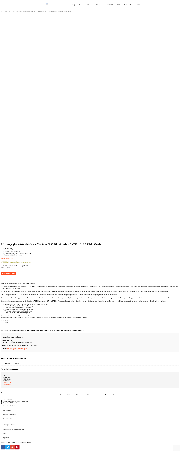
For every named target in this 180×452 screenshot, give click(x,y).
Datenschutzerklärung (9, 414)
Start (2, 11)
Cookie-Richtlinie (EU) (9, 419)
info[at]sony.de (22, 349)
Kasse (118, 5)
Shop (73, 5)
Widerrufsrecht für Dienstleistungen (13, 429)
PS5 (88, 5)
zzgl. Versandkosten (7, 258)
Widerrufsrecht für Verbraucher (12, 406)
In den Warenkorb (8, 273)
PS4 (80, 5)
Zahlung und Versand (9, 425)
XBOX (98, 5)
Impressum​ (6, 438)
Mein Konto (127, 5)
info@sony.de (11, 349)
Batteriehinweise (7, 410)
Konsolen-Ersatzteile (18, 11)
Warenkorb (110, 5)
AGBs (4, 433)
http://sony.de (7, 384)
